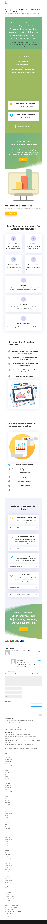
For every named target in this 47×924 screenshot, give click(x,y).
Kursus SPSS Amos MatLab (11, 907)
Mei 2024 (7, 774)
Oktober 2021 (8, 837)
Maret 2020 (7, 869)
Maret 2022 (7, 826)
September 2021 (8, 839)
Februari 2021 (8, 854)
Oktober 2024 (8, 763)
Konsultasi (11, 213)
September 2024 (8, 766)
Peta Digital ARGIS (9, 913)
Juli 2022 (7, 817)
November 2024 (8, 761)
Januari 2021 (7, 856)
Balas (39, 652)
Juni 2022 (7, 820)
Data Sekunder (26, 13)
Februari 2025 (8, 755)
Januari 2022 (7, 830)
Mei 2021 (7, 848)
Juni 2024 (7, 772)
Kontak (23, 628)
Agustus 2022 (8, 815)
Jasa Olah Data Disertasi (10, 896)
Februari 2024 (8, 781)
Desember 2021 (8, 833)
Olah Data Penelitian (9, 909)
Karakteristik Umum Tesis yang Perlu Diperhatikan (16, 727)
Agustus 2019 (8, 882)
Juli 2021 (7, 843)
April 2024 (7, 776)
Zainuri (6, 734)
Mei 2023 (7, 800)
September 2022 (8, 813)
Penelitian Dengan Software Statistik (13, 911)
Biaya (23, 159)
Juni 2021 (7, 846)
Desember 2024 (8, 759)
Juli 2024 (7, 770)
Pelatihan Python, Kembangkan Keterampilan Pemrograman (19, 722)
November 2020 (8, 861)
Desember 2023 (8, 785)
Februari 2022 (8, 828)
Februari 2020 (8, 871)
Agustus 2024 (8, 768)
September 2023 (8, 792)
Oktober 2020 (8, 863)
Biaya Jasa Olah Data (9, 888)
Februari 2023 (8, 802)
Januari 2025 (7, 757)
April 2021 (7, 850)
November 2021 (8, 835)
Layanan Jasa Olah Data (23, 126)
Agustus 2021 (8, 841)
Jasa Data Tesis (8, 892)
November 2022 (8, 809)
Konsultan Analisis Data (11, 13)
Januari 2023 (7, 804)
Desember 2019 (8, 874)
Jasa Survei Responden (34, 13)
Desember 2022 (8, 807)
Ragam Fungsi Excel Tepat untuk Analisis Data (15, 729)
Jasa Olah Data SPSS (9, 898)
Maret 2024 (7, 779)
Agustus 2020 (8, 867)
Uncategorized (8, 916)
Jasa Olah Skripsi (8, 901)
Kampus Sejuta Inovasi (10, 748)
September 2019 (8, 880)
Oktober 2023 (8, 789)
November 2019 (8, 876)
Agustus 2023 (8, 794)
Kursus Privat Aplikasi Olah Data (12, 905)
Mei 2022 (7, 822)
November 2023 (8, 787)
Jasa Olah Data (8, 894)
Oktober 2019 (8, 878)
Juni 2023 (7, 798)
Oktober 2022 (8, 811)
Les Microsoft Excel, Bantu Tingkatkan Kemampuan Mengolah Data (20, 720)
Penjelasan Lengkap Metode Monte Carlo (20, 734)
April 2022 (7, 824)
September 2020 (8, 865)
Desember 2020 (8, 859)
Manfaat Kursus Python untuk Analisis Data (15, 725)
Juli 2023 (7, 796)
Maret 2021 (7, 852)
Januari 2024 (7, 783)
